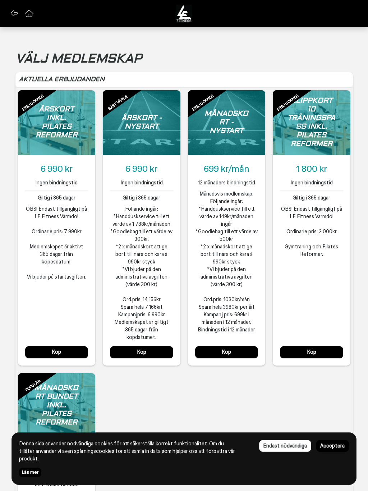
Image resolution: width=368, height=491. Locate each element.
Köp (56, 352)
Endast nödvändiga (285, 445)
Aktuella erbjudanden (62, 80)
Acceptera (332, 445)
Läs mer (30, 472)
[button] (14, 13)
